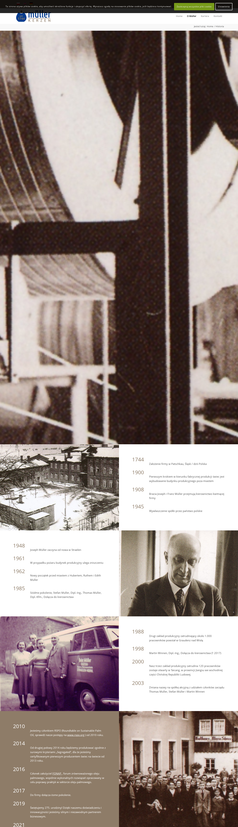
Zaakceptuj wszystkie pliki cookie (194, 6)
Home (210, 26)
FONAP (57, 773)
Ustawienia (224, 6)
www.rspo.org (75, 735)
